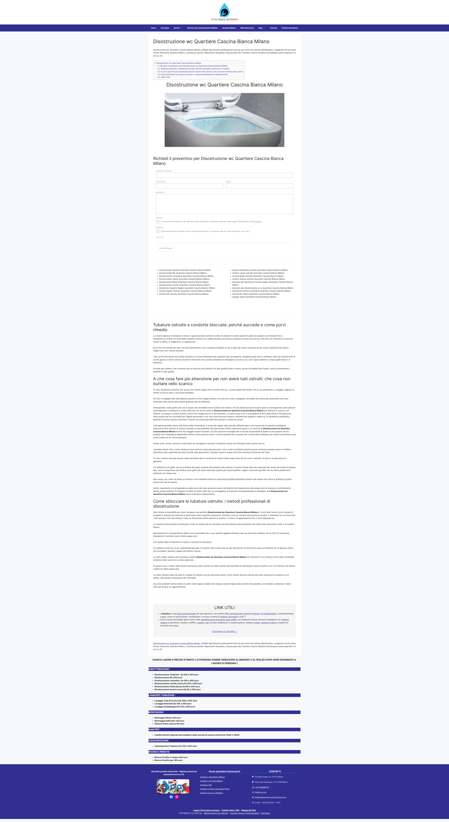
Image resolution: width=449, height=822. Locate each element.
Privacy (159, 218)
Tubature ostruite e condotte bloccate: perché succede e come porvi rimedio (193, 68)
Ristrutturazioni (247, 28)
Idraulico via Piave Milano (211, 781)
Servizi (177, 28)
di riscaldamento (268, 613)
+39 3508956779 (262, 787)
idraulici (256, 613)
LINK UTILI (163, 77)
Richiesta (160, 192)
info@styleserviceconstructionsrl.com (270, 797)
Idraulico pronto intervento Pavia (214, 789)
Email (229, 182)
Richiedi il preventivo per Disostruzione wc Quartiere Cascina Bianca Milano (192, 66)
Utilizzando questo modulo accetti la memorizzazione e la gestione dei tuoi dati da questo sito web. (205, 231)
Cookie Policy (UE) (230, 810)
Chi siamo (165, 28)
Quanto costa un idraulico (211, 793)
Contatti (273, 28)
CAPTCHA (160, 237)
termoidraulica (236, 613)
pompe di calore (268, 623)
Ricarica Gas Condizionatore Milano (202, 28)
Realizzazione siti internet (216, 813)
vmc (176, 625)
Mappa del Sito (248, 810)
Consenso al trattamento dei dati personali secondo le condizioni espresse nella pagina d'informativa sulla (211, 222)
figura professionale (186, 613)
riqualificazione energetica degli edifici (219, 619)
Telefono (161, 182)
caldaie (200, 623)
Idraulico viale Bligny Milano (212, 777)
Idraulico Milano (229, 28)
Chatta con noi (260, 792)
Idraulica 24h (206, 785)
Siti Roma (265, 813)
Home (153, 28)
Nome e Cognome (164, 171)
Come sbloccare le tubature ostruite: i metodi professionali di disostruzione (192, 74)
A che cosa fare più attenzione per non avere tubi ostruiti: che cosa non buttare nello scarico (200, 71)
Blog (260, 28)
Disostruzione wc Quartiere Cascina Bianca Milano (177, 63)
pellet (257, 623)
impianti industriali (228, 617)
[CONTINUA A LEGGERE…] (224, 631)
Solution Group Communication (244, 813)
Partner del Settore (290, 28)
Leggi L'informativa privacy (206, 810)
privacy (258, 222)
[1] (245, 616)
